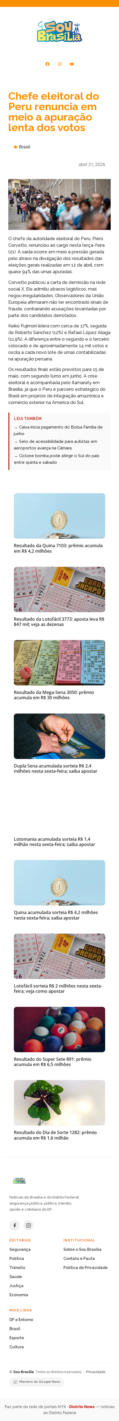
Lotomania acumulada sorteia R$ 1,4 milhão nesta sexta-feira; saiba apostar (54, 841)
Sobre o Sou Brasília (82, 1249)
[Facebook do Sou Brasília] (14, 1225)
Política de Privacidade (85, 1267)
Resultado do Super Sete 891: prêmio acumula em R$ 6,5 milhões (52, 1061)
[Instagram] (59, 64)
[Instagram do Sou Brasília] (28, 1225)
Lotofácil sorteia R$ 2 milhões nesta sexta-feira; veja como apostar (58, 988)
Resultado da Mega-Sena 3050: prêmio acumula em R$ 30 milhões (54, 695)
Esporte (16, 1338)
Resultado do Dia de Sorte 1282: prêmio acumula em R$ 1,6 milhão (55, 1135)
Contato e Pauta (79, 1258)
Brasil (24, 147)
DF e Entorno (21, 1319)
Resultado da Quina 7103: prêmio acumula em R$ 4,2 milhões (58, 548)
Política (16, 1258)
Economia (18, 1295)
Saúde (15, 1276)
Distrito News (82, 1406)
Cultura (16, 1347)
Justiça (16, 1286)
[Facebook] (47, 64)
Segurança (20, 1249)
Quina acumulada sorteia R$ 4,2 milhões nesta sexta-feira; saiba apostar (56, 915)
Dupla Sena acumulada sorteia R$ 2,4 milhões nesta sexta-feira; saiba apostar (55, 768)
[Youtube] (72, 64)
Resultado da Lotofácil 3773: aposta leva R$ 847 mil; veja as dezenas (59, 621)
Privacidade (95, 1372)
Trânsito (17, 1267)
